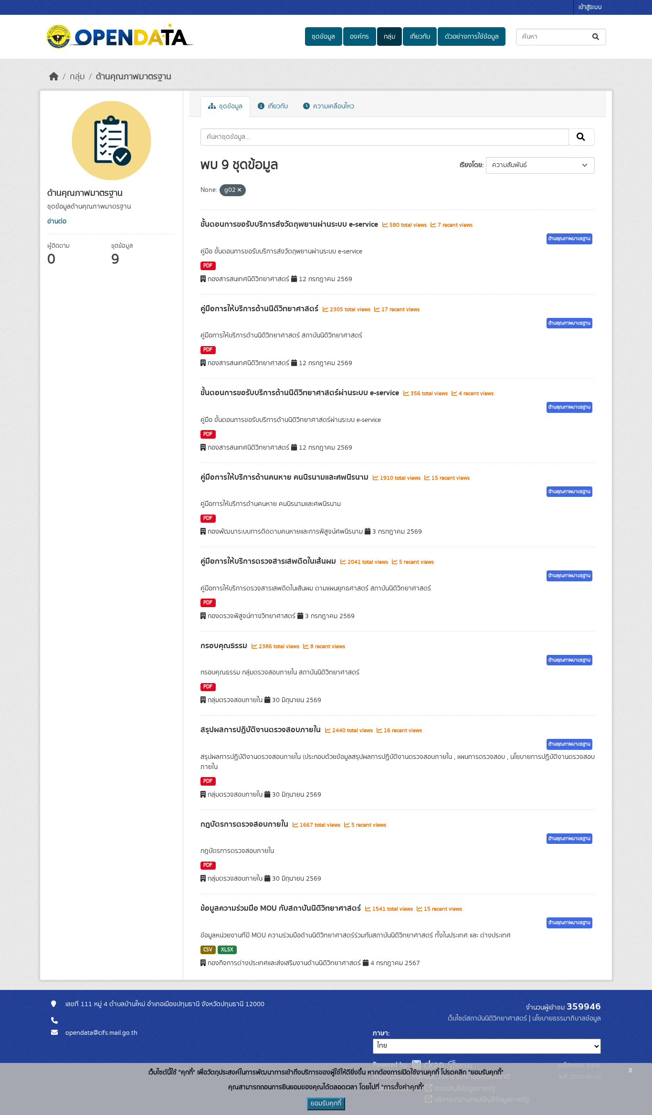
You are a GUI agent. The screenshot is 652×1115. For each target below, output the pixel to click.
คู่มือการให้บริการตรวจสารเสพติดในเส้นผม (269, 561)
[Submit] (596, 37)
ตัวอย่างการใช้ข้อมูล (472, 37)
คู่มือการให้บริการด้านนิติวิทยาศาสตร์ (260, 309)
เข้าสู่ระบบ (590, 7)
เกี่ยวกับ (420, 37)
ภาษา (380, 1033)
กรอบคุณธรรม (224, 646)
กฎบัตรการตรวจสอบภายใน (245, 824)
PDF (207, 266)
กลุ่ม (389, 37)
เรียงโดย (471, 165)
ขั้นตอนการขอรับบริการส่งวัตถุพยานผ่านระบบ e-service (290, 224)
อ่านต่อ (56, 221)
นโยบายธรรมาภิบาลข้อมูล (566, 1018)
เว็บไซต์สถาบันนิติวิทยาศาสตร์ (487, 1018)
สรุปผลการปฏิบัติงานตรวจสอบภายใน (261, 730)
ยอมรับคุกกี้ (326, 1103)
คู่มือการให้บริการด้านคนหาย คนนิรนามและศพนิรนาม (285, 477)
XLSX (227, 950)
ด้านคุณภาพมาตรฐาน (133, 77)
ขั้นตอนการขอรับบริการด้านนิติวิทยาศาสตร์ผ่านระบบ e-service (300, 393)
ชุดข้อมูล (323, 37)
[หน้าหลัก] (54, 77)
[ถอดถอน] (239, 190)
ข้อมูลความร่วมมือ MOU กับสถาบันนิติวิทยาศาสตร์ (281, 908)
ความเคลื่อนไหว (332, 106)
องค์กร (359, 37)
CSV (207, 950)
